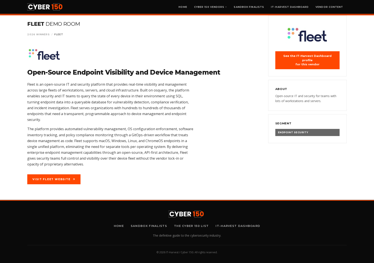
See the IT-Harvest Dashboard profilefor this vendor (307, 60)
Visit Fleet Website (51, 179)
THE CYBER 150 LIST (191, 226)
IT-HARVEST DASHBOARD (290, 6)
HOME (183, 6)
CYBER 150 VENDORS (209, 6)
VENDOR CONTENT (329, 6)
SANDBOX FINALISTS (249, 6)
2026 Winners (38, 34)
